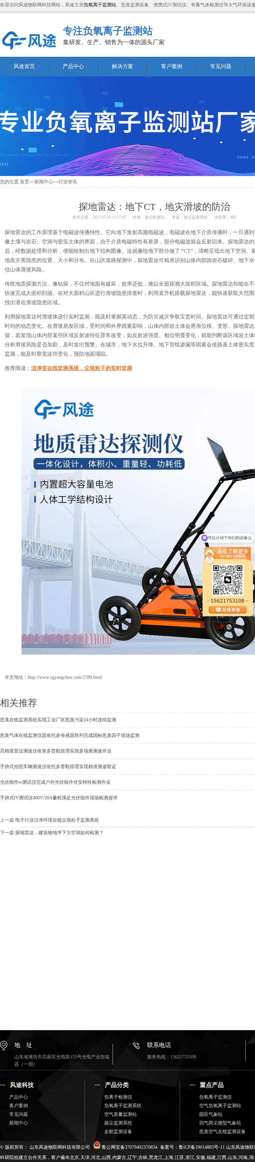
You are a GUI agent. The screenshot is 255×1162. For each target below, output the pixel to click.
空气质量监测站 (120, 1114)
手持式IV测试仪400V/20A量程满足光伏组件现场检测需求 (59, 797)
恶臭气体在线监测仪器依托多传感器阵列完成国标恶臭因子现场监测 (69, 735)
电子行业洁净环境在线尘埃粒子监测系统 (57, 820)
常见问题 (220, 66)
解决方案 (122, 66)
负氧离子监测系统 (122, 1105)
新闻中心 (44, 181)
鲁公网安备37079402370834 (129, 1147)
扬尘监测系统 (196, 217)
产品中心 (73, 66)
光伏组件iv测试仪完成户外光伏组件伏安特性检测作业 (55, 782)
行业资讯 (67, 181)
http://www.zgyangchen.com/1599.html (65, 677)
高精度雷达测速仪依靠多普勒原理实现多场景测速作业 (56, 751)
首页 (24, 181)
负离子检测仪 (118, 1097)
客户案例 (171, 66)
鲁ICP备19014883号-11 (202, 1147)
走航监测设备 (118, 1131)
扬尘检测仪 (155, 217)
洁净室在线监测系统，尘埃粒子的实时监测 (81, 368)
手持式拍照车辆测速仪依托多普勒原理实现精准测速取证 (58, 766)
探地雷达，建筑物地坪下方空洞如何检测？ (59, 832)
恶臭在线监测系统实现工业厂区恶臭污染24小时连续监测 (58, 719)
